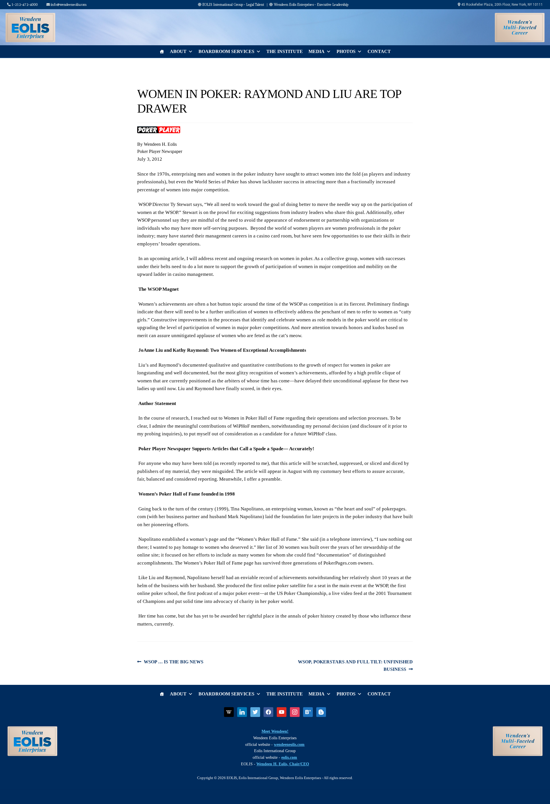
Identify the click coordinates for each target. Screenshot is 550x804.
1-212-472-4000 (24, 5)
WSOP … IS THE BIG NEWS (173, 662)
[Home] (162, 51)
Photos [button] (346, 51)
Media (317, 51)
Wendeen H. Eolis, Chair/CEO (282, 764)
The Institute (284, 51)
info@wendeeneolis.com (68, 5)
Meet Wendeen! (275, 731)
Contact (379, 51)
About (178, 51)
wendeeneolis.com (289, 744)
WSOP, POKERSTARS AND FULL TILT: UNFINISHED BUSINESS (355, 665)
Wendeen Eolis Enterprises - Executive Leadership (310, 5)
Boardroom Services (226, 51)
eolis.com (289, 757)
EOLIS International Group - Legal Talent (232, 5)
